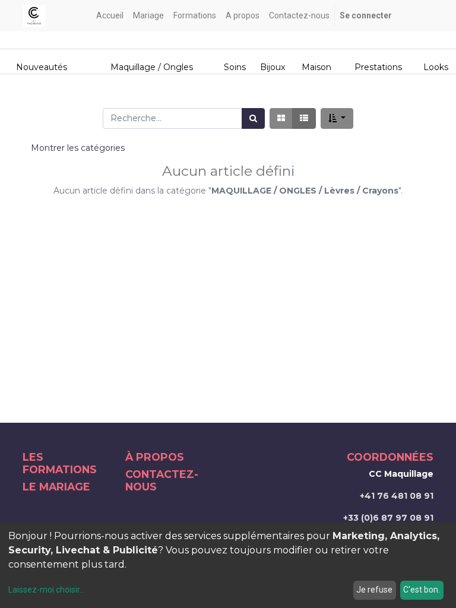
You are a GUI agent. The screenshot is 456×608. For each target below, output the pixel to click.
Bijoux (272, 67)
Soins (235, 67)
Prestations (378, 67)
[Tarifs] (281, 118)
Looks (435, 67)
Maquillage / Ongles (151, 67)
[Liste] (304, 118)
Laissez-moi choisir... (46, 589)
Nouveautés (42, 67)
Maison (316, 67)
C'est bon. (421, 589)
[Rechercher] (253, 118)
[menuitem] (109, 16)
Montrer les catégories (78, 147)
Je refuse (374, 589)
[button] (337, 118)
